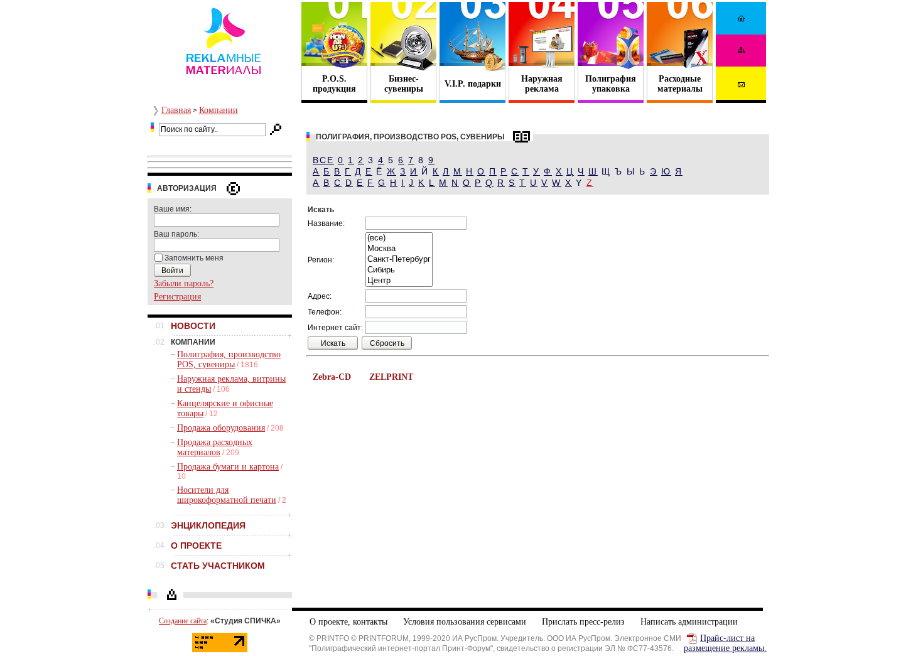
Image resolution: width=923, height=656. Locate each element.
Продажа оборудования (221, 428)
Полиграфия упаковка (610, 84)
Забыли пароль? (183, 283)
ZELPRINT (391, 377)
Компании (218, 110)
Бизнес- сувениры (403, 84)
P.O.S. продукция (334, 84)
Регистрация (177, 296)
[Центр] (399, 281)
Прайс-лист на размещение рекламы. (725, 643)
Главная (176, 110)
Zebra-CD (332, 377)
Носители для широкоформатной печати (226, 495)
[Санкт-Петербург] (399, 259)
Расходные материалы (680, 84)
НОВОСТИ (193, 326)
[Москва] (399, 249)
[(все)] (399, 238)
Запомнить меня (194, 258)
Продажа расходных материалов (214, 447)
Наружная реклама (542, 84)
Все (323, 160)
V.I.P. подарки (473, 84)
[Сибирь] (399, 270)
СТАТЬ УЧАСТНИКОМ (218, 566)
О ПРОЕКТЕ (196, 545)
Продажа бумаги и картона (228, 466)
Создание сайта (183, 620)
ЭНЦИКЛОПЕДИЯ (208, 525)
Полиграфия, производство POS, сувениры (229, 359)
